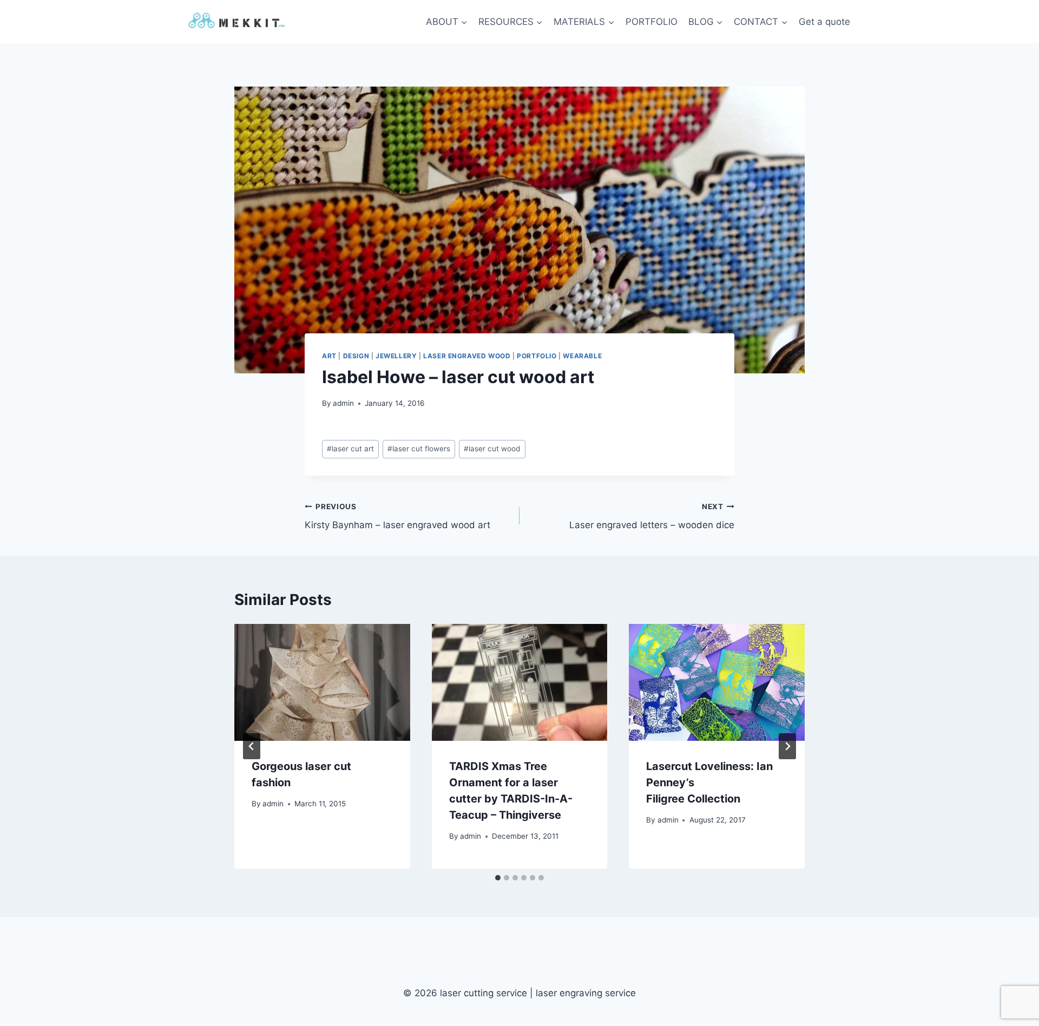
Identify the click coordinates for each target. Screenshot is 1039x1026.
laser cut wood (492, 448)
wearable (582, 356)
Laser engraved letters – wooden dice (651, 516)
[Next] (787, 746)
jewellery (396, 356)
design (356, 356)
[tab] (498, 877)
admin (343, 403)
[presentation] (322, 682)
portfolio (536, 356)
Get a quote (824, 21)
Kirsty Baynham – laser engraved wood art (397, 516)
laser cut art (350, 448)
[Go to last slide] (251, 746)
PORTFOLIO (652, 21)
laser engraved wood (466, 356)
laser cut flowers (418, 448)
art (329, 356)
